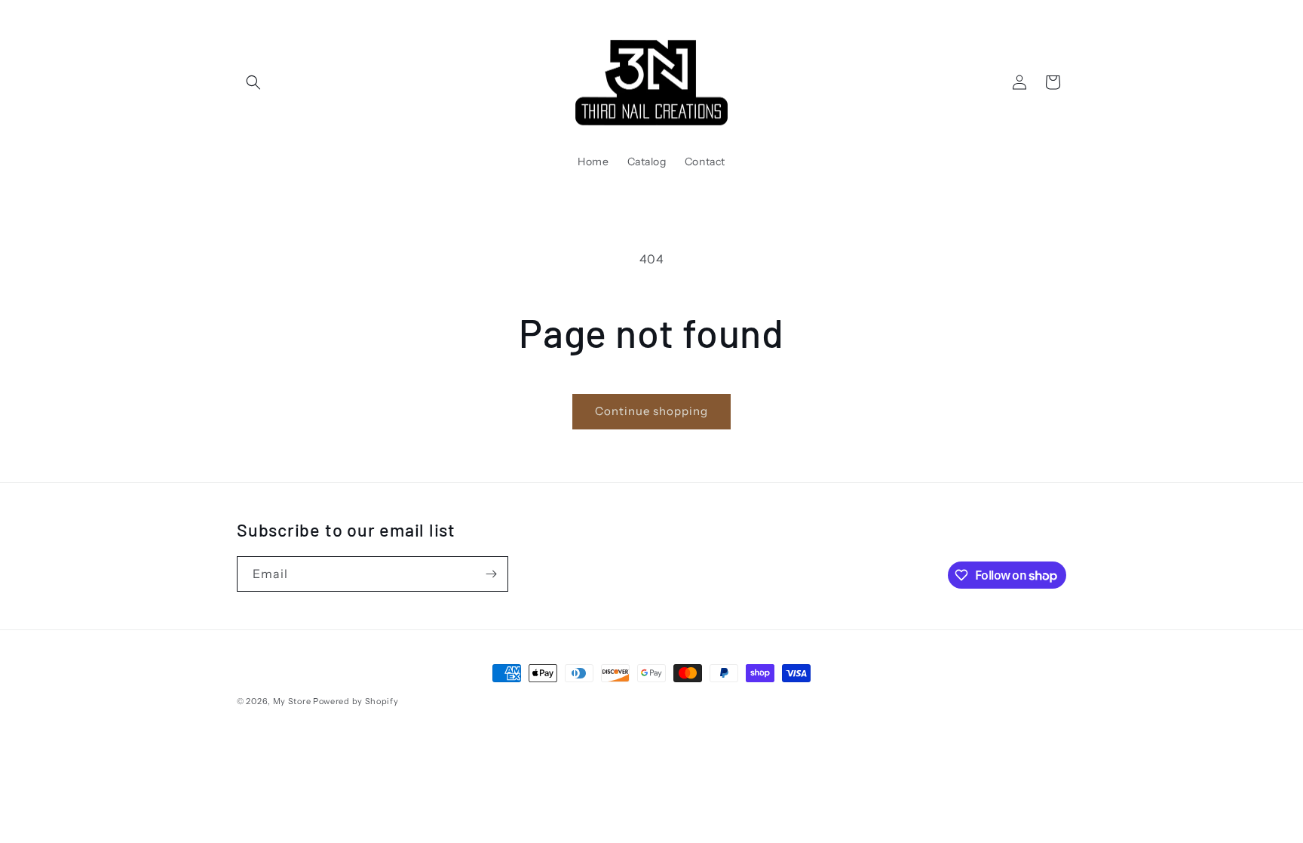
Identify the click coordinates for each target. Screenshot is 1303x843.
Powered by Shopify (356, 701)
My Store (292, 701)
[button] (253, 82)
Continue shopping (651, 411)
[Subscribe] (490, 574)
